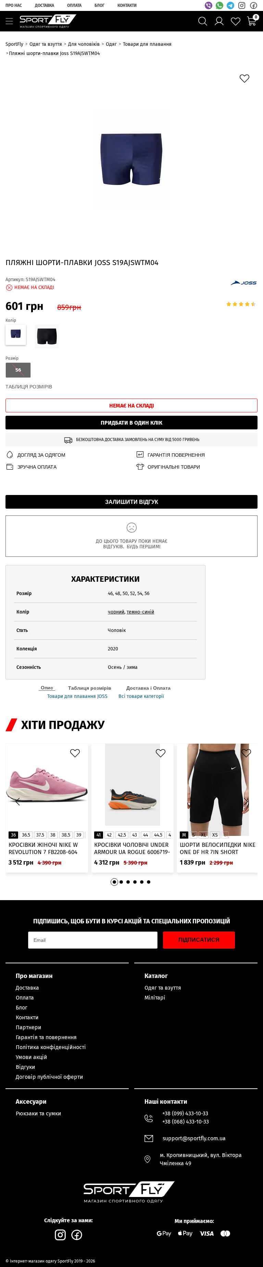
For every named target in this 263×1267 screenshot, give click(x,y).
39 (78, 835)
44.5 (158, 835)
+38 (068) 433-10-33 (185, 1121)
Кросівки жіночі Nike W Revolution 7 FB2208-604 (43, 848)
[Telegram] (230, 5)
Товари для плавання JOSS (77, 696)
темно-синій (140, 612)
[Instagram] (242, 5)
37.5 (40, 835)
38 (52, 835)
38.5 (66, 835)
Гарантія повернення (176, 455)
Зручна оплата (37, 467)
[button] (245, 801)
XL (203, 835)
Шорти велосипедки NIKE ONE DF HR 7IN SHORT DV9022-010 (217, 848)
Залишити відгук (131, 502)
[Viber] (208, 5)
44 (145, 835)
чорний (116, 612)
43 (134, 835)
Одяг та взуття (163, 987)
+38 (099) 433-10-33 (185, 1113)
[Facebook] (253, 5)
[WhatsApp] (219, 5)
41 (99, 835)
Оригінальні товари (174, 467)
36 (13, 835)
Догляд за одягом (41, 455)
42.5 (122, 835)
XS (215, 835)
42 (109, 835)
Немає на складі (131, 405)
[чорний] (47, 337)
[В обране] (246, 80)
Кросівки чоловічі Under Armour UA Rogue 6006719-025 (132, 848)
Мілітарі (155, 997)
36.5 (26, 835)
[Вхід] (219, 21)
